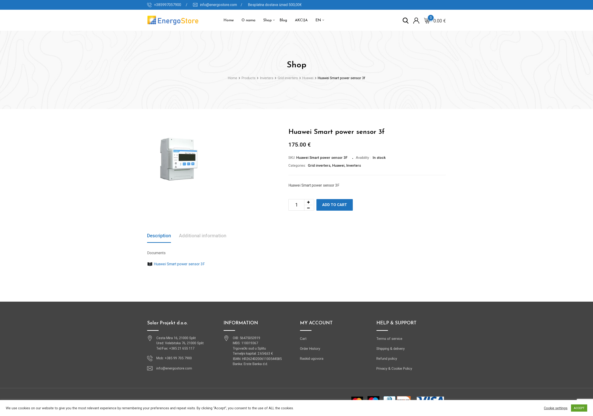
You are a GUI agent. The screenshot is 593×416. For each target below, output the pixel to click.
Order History (310, 349)
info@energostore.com (174, 368)
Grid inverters (319, 165)
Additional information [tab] (202, 235)
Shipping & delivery (390, 349)
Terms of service (389, 339)
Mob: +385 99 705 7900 (174, 358)
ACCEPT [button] (579, 408)
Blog (283, 20)
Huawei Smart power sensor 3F (179, 264)
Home (229, 20)
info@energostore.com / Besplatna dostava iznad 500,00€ (251, 5)
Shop (267, 20)
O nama (248, 20)
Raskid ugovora (311, 359)
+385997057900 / (170, 5)
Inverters (353, 165)
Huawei (338, 165)
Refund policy (386, 359)
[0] (427, 20)
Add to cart (334, 205)
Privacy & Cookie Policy (394, 368)
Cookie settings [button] (556, 408)
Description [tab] (159, 235)
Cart (303, 339)
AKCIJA (301, 20)
